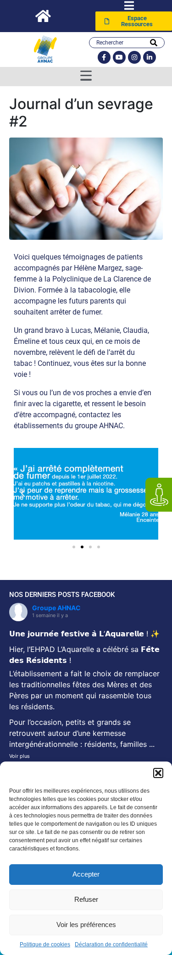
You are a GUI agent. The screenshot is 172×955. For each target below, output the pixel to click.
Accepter (86, 874)
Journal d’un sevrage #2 (81, 112)
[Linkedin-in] (149, 57)
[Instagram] (134, 57)
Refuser (86, 899)
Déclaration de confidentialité (111, 944)
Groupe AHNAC (56, 608)
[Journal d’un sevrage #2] (86, 188)
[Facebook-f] (104, 57)
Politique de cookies (45, 944)
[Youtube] (119, 57)
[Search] (153, 43)
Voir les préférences (86, 924)
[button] (158, 773)
